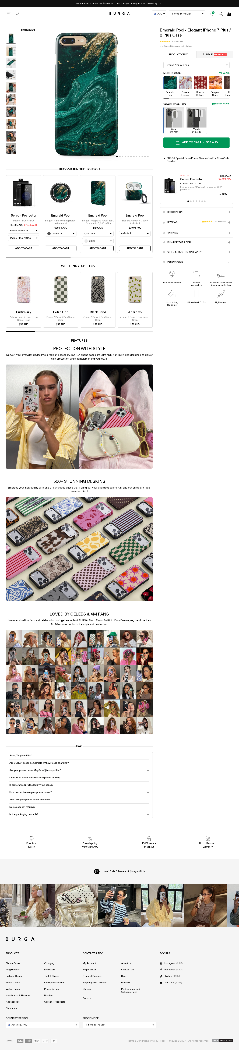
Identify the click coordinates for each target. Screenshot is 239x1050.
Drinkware (49, 969)
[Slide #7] (136, 156)
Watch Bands (13, 989)
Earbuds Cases (14, 976)
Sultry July (23, 312)
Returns (87, 998)
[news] (212, 14)
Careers (87, 989)
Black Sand (98, 312)
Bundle (214, 55)
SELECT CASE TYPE (174, 104)
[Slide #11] (148, 156)
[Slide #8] (139, 156)
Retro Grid (60, 312)
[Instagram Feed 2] (162, 905)
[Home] (120, 13)
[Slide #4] (128, 156)
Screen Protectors (54, 1002)
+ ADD (223, 194)
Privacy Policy (157, 1041)
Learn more (222, 104)
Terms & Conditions (138, 1041)
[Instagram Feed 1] (119, 905)
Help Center (89, 969)
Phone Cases (13, 963)
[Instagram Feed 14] (76, 905)
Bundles (48, 995)
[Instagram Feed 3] (205, 905)
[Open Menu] (8, 14)
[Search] (17, 14)
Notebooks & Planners (18, 995)
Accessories (13, 1002)
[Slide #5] (131, 156)
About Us (126, 963)
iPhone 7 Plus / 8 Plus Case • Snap (60, 318)
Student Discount (93, 976)
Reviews (126, 982)
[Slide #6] (134, 156)
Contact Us (127, 969)
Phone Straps (51, 989)
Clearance (11, 1008)
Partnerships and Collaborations (130, 990)
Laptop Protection (54, 982)
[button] (171, 42)
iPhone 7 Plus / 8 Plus (23, 221)
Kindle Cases (13, 982)
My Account (89, 963)
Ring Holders (13, 969)
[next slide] (11, 158)
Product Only (178, 55)
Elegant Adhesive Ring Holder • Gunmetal (60, 222)
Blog (123, 976)
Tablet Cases (51, 976)
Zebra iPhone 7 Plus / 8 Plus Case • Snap (23, 318)
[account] (221, 14)
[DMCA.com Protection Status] (222, 1041)
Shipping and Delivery (95, 982)
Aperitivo (135, 312)
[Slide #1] (120, 156)
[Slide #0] (117, 156)
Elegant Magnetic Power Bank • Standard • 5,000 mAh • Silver (98, 222)
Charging (49, 963)
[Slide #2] (122, 156)
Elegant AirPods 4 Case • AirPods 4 (135, 222)
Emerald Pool (60, 215)
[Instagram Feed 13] (33, 905)
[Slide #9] (142, 156)
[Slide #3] (125, 156)
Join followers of (124, 871)
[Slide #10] (145, 156)
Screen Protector (24, 215)
